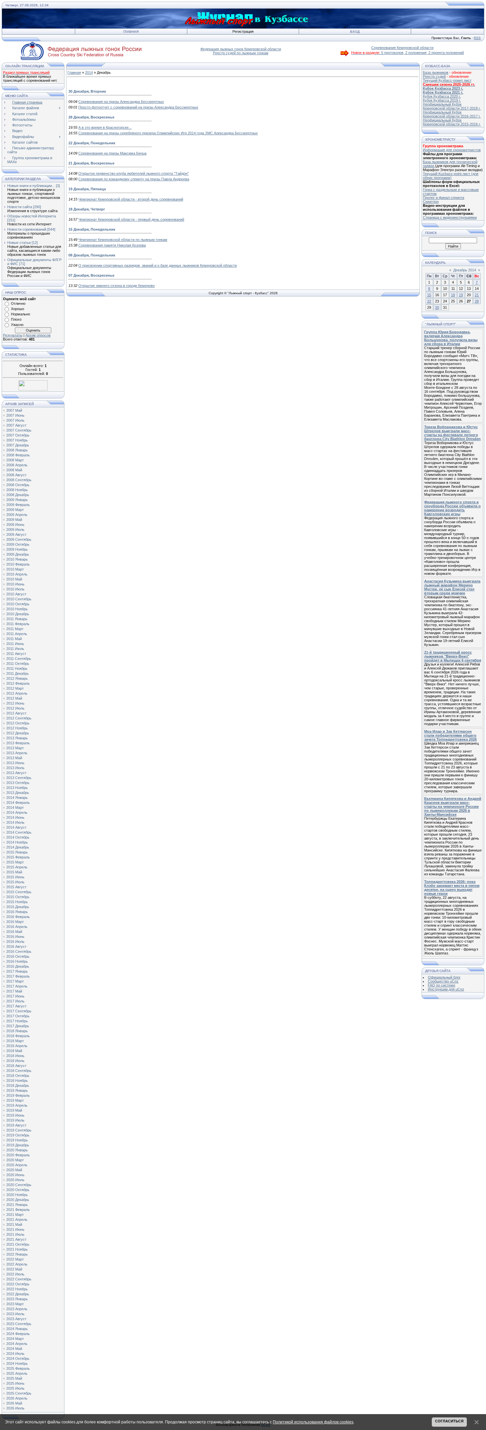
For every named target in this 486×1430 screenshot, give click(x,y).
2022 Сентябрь (18, 1279)
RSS (477, 38)
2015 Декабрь (17, 907)
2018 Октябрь (17, 1076)
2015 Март (15, 862)
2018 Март (15, 1041)
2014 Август (16, 827)
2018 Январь (17, 1031)
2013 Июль (15, 768)
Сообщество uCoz (443, 981)
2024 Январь (17, 1329)
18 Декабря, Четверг (86, 209)
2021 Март (15, 1215)
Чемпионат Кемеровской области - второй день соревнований (130, 199)
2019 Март (15, 1100)
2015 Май (14, 872)
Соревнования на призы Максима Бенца (112, 153)
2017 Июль (15, 1001)
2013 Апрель (16, 753)
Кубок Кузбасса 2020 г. (442, 96)
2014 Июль (15, 822)
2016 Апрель (16, 927)
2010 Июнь (15, 584)
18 (453, 295)
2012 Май (14, 698)
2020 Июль (15, 1180)
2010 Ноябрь (17, 609)
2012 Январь (17, 678)
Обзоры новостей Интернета (31, 216)
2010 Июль (15, 589)
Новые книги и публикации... (31, 186)
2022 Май (14, 1269)
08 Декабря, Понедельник (91, 255)
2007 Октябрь (17, 435)
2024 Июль (15, 1354)
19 (461, 295)
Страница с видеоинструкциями (450, 217)
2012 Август (16, 713)
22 (429, 301)
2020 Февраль (18, 1155)
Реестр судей (434, 76)
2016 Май (14, 932)
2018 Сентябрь (18, 1071)
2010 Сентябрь (18, 599)
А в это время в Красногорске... (105, 127)
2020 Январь (17, 1150)
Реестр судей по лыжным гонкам (240, 53)
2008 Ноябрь (17, 490)
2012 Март (15, 688)
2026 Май (14, 1403)
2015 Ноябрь (17, 902)
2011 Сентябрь (18, 659)
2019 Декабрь (17, 1145)
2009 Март (15, 510)
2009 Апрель (16, 515)
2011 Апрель (16, 634)
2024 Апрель (16, 1344)
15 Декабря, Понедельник (91, 229)
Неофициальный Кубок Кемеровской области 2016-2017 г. (452, 114)
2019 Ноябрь (17, 1140)
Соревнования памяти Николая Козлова (112, 245)
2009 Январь (17, 500)
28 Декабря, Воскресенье (91, 117)
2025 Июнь (15, 1383)
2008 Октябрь (17, 485)
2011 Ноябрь (16, 668)
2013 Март (15, 748)
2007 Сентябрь (18, 430)
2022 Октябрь (17, 1284)
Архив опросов (38, 335)
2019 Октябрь (17, 1135)
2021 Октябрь (17, 1244)
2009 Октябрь (17, 544)
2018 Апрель (16, 1046)
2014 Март (15, 807)
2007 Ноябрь (17, 440)
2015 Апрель (16, 867)
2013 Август (16, 773)
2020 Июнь (15, 1175)
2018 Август (16, 1066)
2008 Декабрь (17, 495)
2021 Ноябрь (17, 1249)
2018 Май (14, 1051)
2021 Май (14, 1224)
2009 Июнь (15, 525)
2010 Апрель (16, 574)
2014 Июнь (15, 817)
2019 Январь (17, 1090)
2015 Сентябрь (18, 892)
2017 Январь (17, 971)
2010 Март (15, 569)
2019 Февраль (18, 1095)
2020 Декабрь (17, 1200)
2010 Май (14, 579)
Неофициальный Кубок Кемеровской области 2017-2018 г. (452, 106)
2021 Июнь (15, 1229)
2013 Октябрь (17, 783)
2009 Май (14, 520)
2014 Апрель (16, 812)
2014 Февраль (18, 803)
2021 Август (16, 1239)
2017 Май (14, 991)
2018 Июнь (15, 1056)
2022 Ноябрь (17, 1289)
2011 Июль (15, 649)
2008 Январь (17, 450)
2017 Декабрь (17, 1026)
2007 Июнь (15, 415)
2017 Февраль (18, 976)
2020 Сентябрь (18, 1185)
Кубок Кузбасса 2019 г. (442, 100)
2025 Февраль (18, 1368)
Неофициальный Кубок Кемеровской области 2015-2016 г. (452, 122)
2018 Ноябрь (17, 1081)
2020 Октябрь (17, 1190)
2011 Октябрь (17, 664)
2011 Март (14, 629)
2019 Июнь (15, 1115)
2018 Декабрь (17, 1085)
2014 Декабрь (17, 847)
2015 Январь (17, 852)
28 (477, 301)
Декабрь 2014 (464, 270)
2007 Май (14, 410)
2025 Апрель (16, 1373)
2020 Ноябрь (17, 1195)
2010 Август (16, 594)
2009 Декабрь (17, 554)
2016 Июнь (15, 937)
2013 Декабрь (17, 793)
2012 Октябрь (17, 723)
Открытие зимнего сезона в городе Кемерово (116, 286)
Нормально (20, 314)
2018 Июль (15, 1061)
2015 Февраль (18, 857)
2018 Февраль (18, 1036)
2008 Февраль (18, 455)
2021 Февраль (18, 1210)
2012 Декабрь (17, 733)
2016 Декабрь (17, 966)
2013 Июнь (15, 763)
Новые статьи (19, 243)
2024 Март (15, 1339)
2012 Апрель (16, 693)
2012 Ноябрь (17, 728)
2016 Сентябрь (18, 951)
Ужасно (17, 325)
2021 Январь (17, 1205)
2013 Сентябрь (18, 778)
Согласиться (449, 1421)
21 (477, 295)
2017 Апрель (16, 986)
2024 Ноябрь (17, 1363)
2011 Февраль (17, 624)
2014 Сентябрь (18, 832)
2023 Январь (17, 1299)
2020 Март (15, 1160)
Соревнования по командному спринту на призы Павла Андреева (133, 179)
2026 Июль (15, 1408)
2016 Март (15, 922)
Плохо (16, 319)
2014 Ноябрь (17, 842)
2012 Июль (15, 708)
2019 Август (16, 1125)
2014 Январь (17, 798)
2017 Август (16, 1006)
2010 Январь (17, 559)
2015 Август (16, 887)
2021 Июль (15, 1234)
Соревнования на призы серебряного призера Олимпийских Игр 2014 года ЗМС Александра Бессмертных (168, 133)
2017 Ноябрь (17, 1021)
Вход (355, 31)
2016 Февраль (18, 917)
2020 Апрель (16, 1165)
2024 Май (14, 1349)
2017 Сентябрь (18, 1011)
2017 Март (15, 981)
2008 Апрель (16, 465)
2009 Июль (15, 529)
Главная (131, 31)
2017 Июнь (15, 996)
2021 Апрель (16, 1220)
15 (429, 295)
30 (437, 307)
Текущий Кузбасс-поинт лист (447, 80)
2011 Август (16, 654)
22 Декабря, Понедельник (91, 143)
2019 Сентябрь (18, 1130)
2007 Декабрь (17, 445)
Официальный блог (444, 977)
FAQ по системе (441, 985)
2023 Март (15, 1304)
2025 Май (14, 1378)
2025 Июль (15, 1388)
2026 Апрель (16, 1398)
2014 (89, 72)
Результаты (12, 335)
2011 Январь (16, 619)
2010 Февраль (18, 564)
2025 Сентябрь (18, 1393)
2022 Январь (17, 1254)
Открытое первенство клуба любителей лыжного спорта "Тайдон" (133, 173)
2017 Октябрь (17, 1016)
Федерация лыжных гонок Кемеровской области (240, 49)
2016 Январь (17, 912)
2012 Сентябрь (18, 718)
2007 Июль (15, 420)
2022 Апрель (16, 1264)
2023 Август (16, 1319)
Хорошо (17, 309)
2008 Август (16, 475)
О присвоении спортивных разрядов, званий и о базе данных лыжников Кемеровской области (157, 265)
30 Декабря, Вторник (87, 91)
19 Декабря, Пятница (87, 189)
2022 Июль (15, 1274)
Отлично (18, 303)
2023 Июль (15, 1314)
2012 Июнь (15, 703)
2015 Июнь (15, 877)
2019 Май (14, 1110)
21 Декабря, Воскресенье (91, 163)
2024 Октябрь (17, 1359)
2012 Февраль (18, 683)
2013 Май (14, 758)
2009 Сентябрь (18, 539)
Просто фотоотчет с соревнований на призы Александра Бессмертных (138, 107)
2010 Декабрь (17, 614)
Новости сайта (19, 207)
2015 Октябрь (17, 897)
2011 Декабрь (17, 673)
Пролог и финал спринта (443, 198)
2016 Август (16, 946)
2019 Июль (15, 1120)
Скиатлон (431, 202)
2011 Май (14, 639)
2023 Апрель (16, 1309)
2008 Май (14, 470)
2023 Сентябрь (18, 1324)
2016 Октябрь (17, 956)
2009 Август (16, 534)
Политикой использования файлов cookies (313, 1422)
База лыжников (435, 72)
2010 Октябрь (17, 604)
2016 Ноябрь (17, 961)
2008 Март (15, 460)
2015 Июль (15, 882)
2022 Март (15, 1259)
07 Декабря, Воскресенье (91, 275)
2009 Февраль (18, 505)
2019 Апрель (16, 1105)
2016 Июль (15, 942)
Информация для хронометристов (452, 150)
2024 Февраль (18, 1334)
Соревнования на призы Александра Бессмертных (121, 102)
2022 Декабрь (17, 1294)
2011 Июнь (15, 644)
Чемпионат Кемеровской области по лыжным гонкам (122, 240)
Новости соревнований (26, 229)
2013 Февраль (18, 743)
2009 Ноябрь (17, 549)
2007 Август (16, 425)
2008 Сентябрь (18, 480)
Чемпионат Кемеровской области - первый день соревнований (131, 219)
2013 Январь (17, 738)
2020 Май (14, 1170)
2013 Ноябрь (17, 788)
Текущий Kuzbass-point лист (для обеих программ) (450, 176)
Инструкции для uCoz (446, 989)
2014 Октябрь (17, 837)
